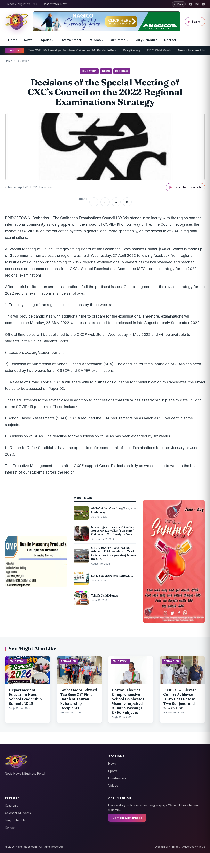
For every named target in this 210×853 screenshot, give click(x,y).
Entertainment (70, 40)
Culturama (117, 40)
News (28, 40)
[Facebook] (190, 4)
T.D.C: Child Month (146, 50)
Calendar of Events (18, 813)
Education (23, 61)
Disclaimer (161, 846)
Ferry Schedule (146, 40)
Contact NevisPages (127, 817)
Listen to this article (185, 187)
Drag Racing (118, 50)
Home (12, 40)
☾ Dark (178, 4)
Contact (170, 40)
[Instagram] (197, 4)
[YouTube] (203, 4)
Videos (95, 40)
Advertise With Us (193, 846)
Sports (46, 40)
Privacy (175, 846)
